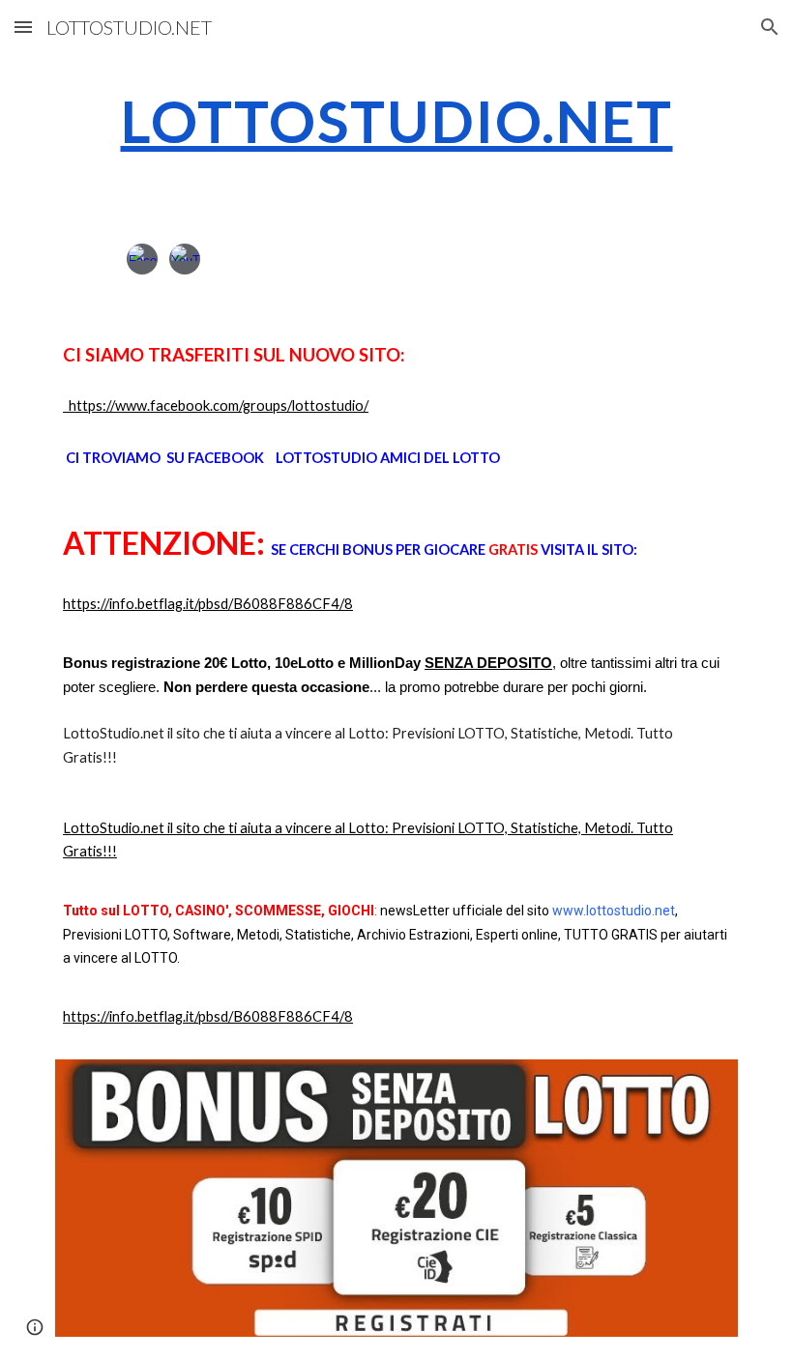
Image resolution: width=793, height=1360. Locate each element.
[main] (396, 120)
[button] (23, 26)
